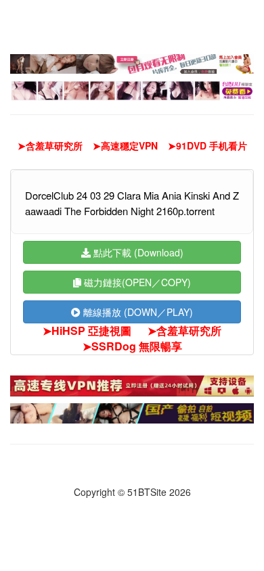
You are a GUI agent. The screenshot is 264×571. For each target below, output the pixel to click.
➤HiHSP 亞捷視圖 (87, 330)
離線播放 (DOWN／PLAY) (137, 312)
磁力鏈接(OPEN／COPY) (136, 282)
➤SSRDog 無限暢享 (132, 346)
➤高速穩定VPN (125, 145)
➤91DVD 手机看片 (207, 145)
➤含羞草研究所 (50, 145)
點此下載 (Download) (137, 252)
